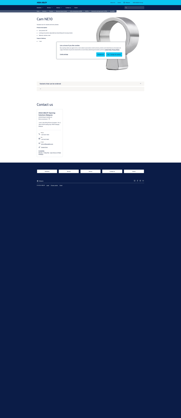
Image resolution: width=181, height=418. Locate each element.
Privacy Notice (115, 49)
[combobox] (134, 7)
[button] (42, 7)
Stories (58, 7)
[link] (112, 2)
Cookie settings (64, 54)
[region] (90, 50)
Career (76, 7)
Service (49, 7)
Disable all (101, 54)
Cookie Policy (108, 49)
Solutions (39, 7)
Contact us (68, 7)
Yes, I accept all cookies (114, 54)
